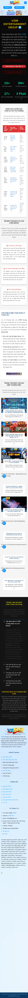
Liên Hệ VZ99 (6, 770)
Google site (6, 831)
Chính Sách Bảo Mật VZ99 (10, 760)
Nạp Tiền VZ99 (7, 792)
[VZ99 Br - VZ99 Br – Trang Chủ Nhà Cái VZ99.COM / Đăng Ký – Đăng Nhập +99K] (14, 3)
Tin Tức (5, 802)
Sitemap (5, 834)
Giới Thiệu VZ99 (7, 757)
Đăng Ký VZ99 (7, 786)
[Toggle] (4, 621)
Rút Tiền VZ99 (7, 794)
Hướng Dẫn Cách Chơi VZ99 (10, 800)
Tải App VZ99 (7, 797)
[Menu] (25, 2)
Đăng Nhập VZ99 (7, 789)
